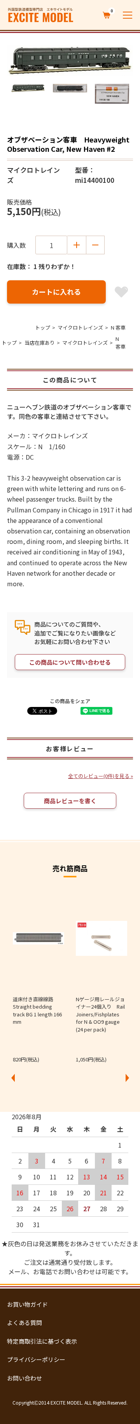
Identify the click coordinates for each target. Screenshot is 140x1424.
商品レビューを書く (70, 801)
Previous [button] (13, 1078)
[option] (70, 60)
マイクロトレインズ (80, 327)
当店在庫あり (39, 342)
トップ (42, 327)
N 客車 (118, 327)
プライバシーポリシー (36, 1359)
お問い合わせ (24, 1378)
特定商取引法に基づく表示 (42, 1341)
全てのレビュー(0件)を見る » (100, 776)
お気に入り (121, 292)
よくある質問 (24, 1322)
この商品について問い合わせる (70, 662)
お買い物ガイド (27, 1304)
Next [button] (127, 1078)
